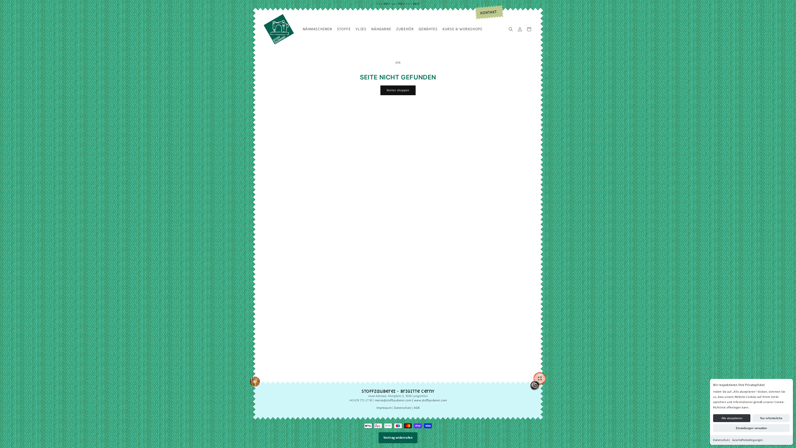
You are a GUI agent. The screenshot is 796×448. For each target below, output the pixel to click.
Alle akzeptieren (731, 418)
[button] (510, 29)
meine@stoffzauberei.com (393, 400)
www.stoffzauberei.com (430, 400)
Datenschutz (721, 440)
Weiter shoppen (398, 90)
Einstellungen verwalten (751, 428)
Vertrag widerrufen (398, 437)
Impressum (384, 408)
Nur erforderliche (771, 418)
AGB (417, 408)
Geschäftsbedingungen (747, 440)
